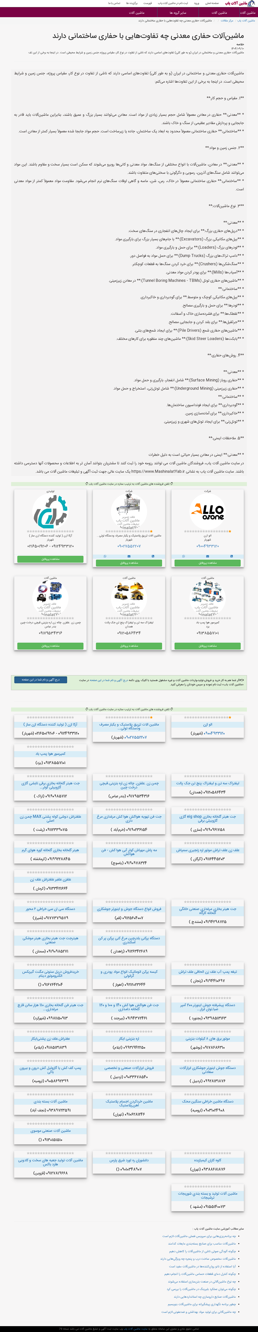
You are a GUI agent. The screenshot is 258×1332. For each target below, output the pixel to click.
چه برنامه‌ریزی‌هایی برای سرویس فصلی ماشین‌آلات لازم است (199, 1236)
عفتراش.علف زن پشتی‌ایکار (50, 1039)
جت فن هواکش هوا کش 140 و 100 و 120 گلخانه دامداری (129, 1007)
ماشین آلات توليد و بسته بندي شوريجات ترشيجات (207, 1196)
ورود (196, 3)
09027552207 (129, 546)
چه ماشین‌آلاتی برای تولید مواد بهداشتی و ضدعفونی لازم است (198, 1312)
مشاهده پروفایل (208, 563)
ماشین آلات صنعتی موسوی (50, 1131)
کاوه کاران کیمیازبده (207, 1160)
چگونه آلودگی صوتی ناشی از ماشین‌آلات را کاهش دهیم (202, 1251)
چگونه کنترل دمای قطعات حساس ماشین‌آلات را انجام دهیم (200, 1274)
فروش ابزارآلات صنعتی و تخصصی (129, 1068)
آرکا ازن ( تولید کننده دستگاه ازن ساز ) (50, 725)
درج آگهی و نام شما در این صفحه (108, 680)
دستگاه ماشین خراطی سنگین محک (207, 1102)
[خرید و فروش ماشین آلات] (231, 556)
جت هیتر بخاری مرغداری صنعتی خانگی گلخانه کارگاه (207, 911)
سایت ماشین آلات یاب (135, 1329)
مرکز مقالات (227, 20)
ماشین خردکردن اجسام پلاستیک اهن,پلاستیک (129, 1104)
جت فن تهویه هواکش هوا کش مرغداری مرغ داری (129, 819)
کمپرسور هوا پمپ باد (50, 754)
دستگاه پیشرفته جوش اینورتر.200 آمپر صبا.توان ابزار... (207, 1007)
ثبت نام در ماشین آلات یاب (173, 3)
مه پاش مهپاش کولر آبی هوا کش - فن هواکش (129, 852)
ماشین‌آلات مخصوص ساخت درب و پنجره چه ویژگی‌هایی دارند (198, 1258)
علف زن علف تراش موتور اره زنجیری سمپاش (207, 850)
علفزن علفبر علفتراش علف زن (50, 880)
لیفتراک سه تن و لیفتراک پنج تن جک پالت (207, 783)
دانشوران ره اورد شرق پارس (129, 1160)
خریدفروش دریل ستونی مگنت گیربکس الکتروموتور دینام (50, 974)
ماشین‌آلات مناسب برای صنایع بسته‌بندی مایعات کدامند (202, 1243)
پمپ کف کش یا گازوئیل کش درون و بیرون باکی (50, 1070)
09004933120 (207, 546)
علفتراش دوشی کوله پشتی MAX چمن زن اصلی (50, 819)
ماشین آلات (248, 13)
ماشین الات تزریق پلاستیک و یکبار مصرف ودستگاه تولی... (129, 727)
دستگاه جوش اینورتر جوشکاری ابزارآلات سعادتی (208, 1070)
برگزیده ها (131, 3)
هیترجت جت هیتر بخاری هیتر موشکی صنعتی (50, 940)
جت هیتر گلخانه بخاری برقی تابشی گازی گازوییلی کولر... (50, 785)
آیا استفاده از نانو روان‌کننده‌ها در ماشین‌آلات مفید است (202, 1266)
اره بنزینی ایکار (129, 1039)
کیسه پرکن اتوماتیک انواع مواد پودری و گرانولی (129, 974)
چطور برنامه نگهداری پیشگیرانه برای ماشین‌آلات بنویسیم (202, 1304)
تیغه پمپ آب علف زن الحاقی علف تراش (208, 972)
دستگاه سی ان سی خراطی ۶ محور (50, 909)
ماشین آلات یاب (246, 20)
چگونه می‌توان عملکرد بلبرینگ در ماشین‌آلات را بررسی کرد (201, 1289)
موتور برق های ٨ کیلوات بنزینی (208, 1039)
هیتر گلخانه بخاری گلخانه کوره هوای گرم (50, 850)
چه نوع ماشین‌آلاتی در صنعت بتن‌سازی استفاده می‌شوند (202, 1281)
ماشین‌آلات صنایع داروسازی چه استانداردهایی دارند (205, 1296)
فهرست (148, 3)
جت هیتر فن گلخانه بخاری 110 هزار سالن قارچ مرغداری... (50, 1007)
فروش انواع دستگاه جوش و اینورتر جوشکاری (129, 909)
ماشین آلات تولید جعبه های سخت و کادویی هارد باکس (50, 1162)
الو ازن (207, 725)
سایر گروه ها (178, 13)
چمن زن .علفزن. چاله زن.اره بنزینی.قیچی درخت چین (129, 785)
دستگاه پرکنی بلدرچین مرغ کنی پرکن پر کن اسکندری (129, 940)
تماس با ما (114, 3)
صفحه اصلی (212, 3)
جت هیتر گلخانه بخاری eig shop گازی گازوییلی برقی (207, 819)
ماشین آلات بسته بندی (50, 1102)
